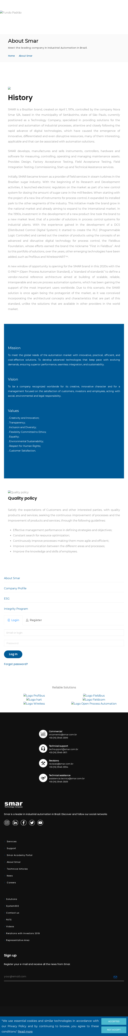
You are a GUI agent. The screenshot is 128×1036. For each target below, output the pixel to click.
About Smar (13, 862)
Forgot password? (16, 664)
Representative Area (18, 940)
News (9, 875)
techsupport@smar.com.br (63, 749)
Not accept (114, 1029)
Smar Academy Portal (19, 855)
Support (11, 848)
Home (11, 55)
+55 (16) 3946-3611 (58, 752)
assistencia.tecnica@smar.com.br (67, 778)
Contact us (12, 912)
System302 (12, 906)
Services (11, 841)
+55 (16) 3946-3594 (58, 767)
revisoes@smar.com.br (61, 764)
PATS (9, 919)
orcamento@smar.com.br (63, 734)
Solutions (11, 899)
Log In (13, 654)
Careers (11, 882)
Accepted (114, 1021)
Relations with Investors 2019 (23, 933)
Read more (25, 1031)
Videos (10, 926)
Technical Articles (17, 868)
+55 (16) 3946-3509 (58, 781)
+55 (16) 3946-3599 (58, 737)
